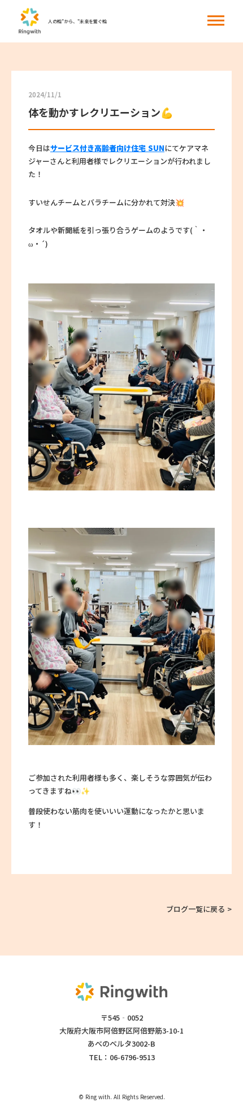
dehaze (216, 21)
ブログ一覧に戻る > (199, 908)
